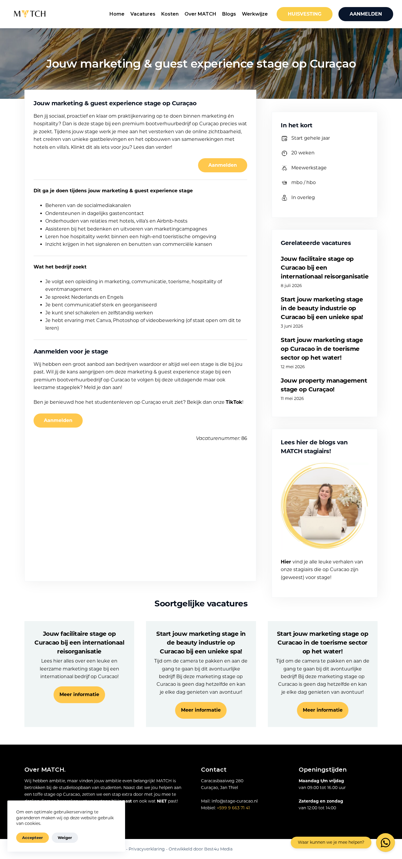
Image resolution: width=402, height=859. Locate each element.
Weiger (65, 837)
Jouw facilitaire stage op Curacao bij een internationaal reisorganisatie (324, 267)
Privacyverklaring (147, 849)
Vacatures (142, 14)
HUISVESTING (304, 14)
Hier (286, 562)
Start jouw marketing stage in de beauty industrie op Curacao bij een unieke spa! (322, 308)
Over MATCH (200, 14)
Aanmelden (222, 165)
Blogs (229, 14)
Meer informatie (79, 694)
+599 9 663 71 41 (233, 807)
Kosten (170, 14)
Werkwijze (255, 14)
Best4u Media (218, 849)
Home (116, 14)
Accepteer (32, 837)
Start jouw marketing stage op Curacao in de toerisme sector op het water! (322, 348)
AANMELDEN (366, 14)
